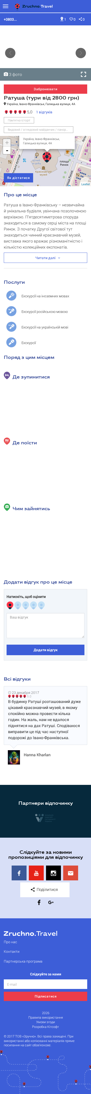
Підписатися (46, 996)
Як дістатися (18, 177)
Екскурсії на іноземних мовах (45, 296)
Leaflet (85, 184)
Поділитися (47, 889)
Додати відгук (46, 649)
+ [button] (7, 142)
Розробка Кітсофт (45, 1027)
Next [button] (81, 53)
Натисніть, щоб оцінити (26, 596)
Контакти (11, 951)
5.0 (29, 696)
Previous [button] (10, 53)
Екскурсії (28, 342)
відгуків (44, 112)
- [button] (7, 150)
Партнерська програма (23, 961)
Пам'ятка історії (19, 120)
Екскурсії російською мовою (44, 311)
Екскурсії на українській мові (44, 327)
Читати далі (45, 257)
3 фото (15, 74)
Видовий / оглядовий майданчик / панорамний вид (40, 129)
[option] (45, 53)
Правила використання (45, 1017)
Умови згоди (45, 1022)
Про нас (10, 941)
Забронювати (45, 89)
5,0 (29, 111)
